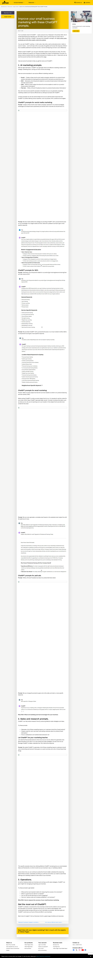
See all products (27, 948)
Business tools (57, 942)
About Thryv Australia (10, 944)
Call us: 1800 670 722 (77, 944)
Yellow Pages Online (28, 944)
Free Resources (56, 946)
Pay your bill (40, 948)
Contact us (76, 942)
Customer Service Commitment (12, 948)
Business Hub (4, 6)
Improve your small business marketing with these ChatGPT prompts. (33, 6)
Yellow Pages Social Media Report (60, 948)
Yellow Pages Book (28, 946)
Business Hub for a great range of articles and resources (49, 916)
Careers (7, 950)
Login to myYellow (42, 944)
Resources (31, 2)
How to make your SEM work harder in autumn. (53, 922)
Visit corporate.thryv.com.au (12, 946)
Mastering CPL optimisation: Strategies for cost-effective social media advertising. (32, 922)
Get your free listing (42, 950)
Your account (42, 942)
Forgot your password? (43, 946)
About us (9, 942)
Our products (28, 942)
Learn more (76, 31)
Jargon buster (15, 6)
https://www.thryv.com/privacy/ (43, 956)
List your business (18, 2)
